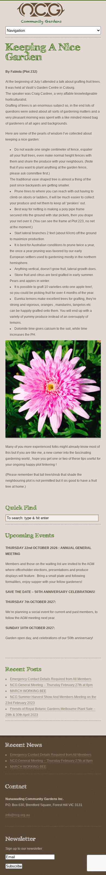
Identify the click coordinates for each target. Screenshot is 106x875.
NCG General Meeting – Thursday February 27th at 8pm (51, 685)
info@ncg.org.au (17, 815)
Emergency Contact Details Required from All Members (50, 679)
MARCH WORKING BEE (28, 691)
